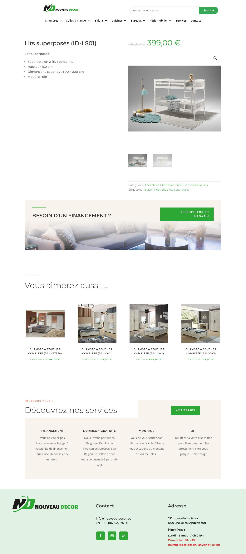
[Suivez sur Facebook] (100, 535)
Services (181, 20)
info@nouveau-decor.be (113, 518)
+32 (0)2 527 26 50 (115, 523)
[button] (215, 58)
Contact (196, 20)
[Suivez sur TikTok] (123, 535)
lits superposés (179, 189)
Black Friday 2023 (156, 189)
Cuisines (117, 20)
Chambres (51, 20)
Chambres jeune (171, 185)
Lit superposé (197, 185)
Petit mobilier (159, 20)
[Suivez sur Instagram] (112, 535)
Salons (99, 20)
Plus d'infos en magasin (194, 214)
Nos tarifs (185, 410)
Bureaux (136, 20)
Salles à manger (76, 20)
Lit (185, 185)
